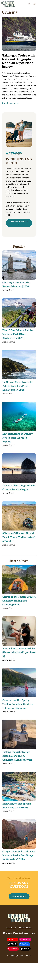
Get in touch (19, 896)
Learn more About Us (19, 223)
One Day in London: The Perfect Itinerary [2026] (16, 284)
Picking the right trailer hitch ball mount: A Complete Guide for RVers (17, 756)
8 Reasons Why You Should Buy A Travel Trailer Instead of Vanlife (18, 537)
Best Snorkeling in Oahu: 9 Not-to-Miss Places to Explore (17, 437)
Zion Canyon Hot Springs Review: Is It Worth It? (16, 805)
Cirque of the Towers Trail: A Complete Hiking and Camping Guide (19, 600)
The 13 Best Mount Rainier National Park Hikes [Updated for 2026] (17, 334)
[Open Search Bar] (29, 4)
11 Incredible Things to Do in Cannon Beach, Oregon (18, 487)
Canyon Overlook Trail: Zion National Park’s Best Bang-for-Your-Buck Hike (18, 855)
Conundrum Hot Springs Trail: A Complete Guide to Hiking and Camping (17, 704)
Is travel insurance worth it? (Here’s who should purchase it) (18, 652)
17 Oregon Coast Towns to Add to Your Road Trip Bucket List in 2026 (17, 386)
